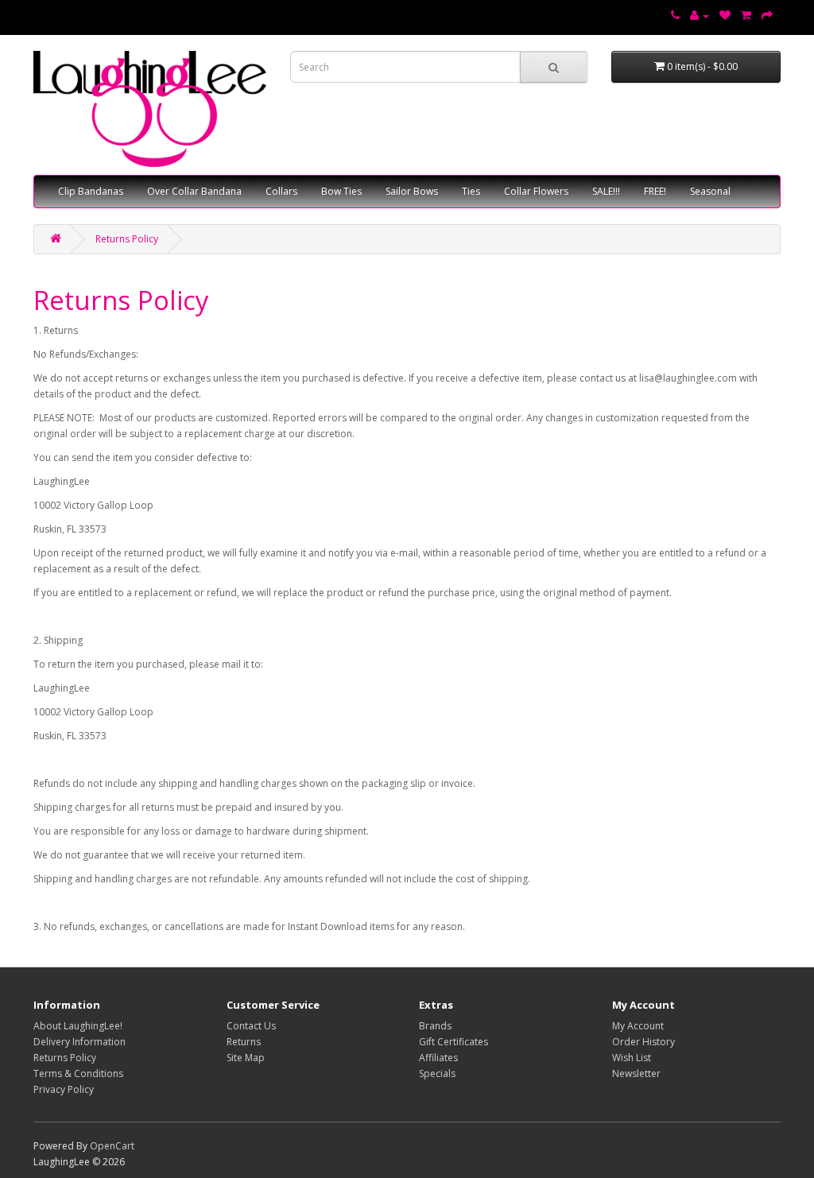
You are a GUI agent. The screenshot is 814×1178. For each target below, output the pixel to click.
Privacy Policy (63, 1089)
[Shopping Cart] (746, 15)
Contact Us (251, 1026)
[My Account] (699, 15)
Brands (435, 1026)
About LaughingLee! (77, 1026)
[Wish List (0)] (725, 15)
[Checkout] (767, 15)
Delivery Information (79, 1041)
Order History (643, 1041)
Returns (244, 1041)
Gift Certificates (453, 1041)
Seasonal (710, 191)
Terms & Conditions (78, 1073)
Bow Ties (341, 191)
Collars (281, 191)
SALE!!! (606, 191)
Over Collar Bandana (194, 191)
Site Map (246, 1057)
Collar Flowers (536, 191)
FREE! (655, 191)
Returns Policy (126, 239)
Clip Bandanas (90, 191)
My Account (638, 1026)
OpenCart (112, 1146)
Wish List (631, 1057)
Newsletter (636, 1073)
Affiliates (438, 1057)
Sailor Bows (412, 191)
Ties (471, 191)
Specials (437, 1073)
